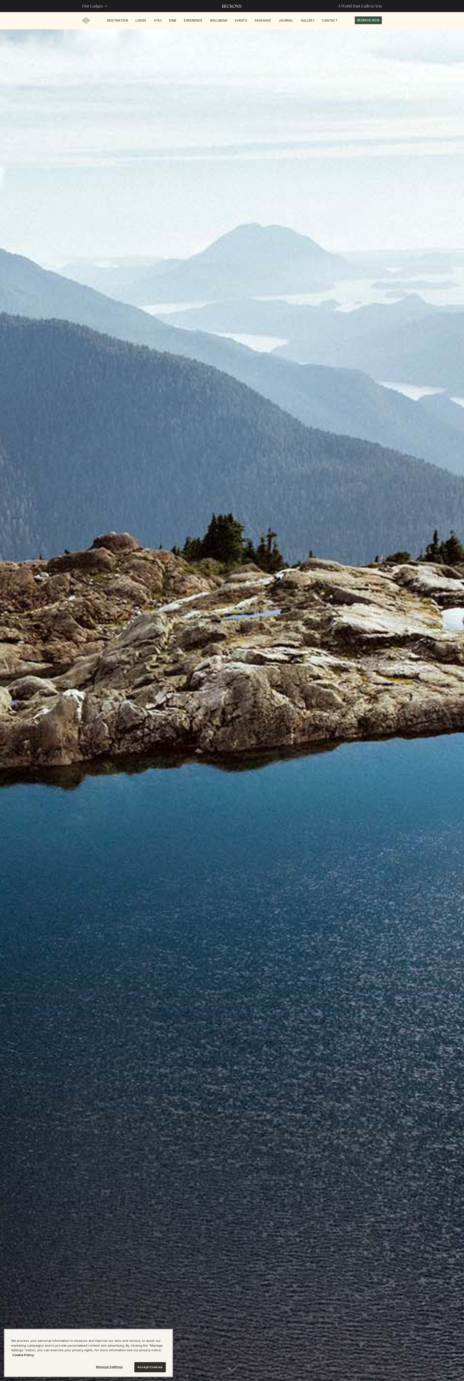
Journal (286, 20)
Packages (263, 20)
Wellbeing (218, 20)
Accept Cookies (150, 1367)
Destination (117, 20)
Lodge (141, 20)
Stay (158, 20)
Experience (193, 20)
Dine (172, 20)
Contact (330, 20)
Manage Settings (109, 1367)
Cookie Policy (23, 1355)
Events (241, 20)
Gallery (308, 20)
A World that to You (360, 6)
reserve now (368, 20)
